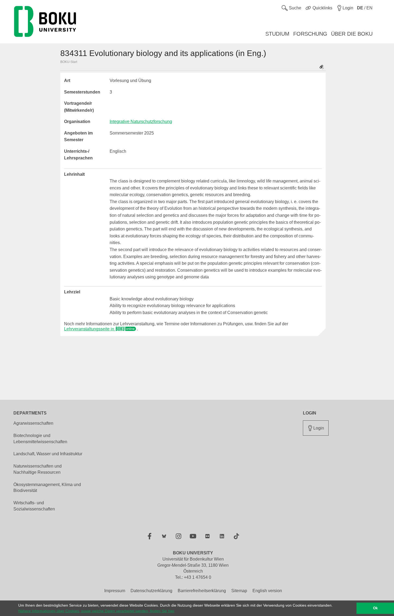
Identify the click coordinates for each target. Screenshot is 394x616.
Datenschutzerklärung (151, 590)
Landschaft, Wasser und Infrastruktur (47, 453)
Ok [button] (375, 608)
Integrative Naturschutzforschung (141, 121)
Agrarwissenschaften (33, 423)
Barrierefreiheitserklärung (202, 590)
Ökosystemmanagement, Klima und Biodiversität (47, 487)
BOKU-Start (68, 62)
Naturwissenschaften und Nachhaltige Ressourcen (37, 469)
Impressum (114, 590)
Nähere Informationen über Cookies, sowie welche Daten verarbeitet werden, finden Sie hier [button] (96, 611)
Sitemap (239, 590)
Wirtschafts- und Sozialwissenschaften (34, 506)
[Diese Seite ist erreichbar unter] (322, 67)
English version (267, 590)
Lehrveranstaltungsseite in (89, 329)
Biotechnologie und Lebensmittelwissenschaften (40, 438)
